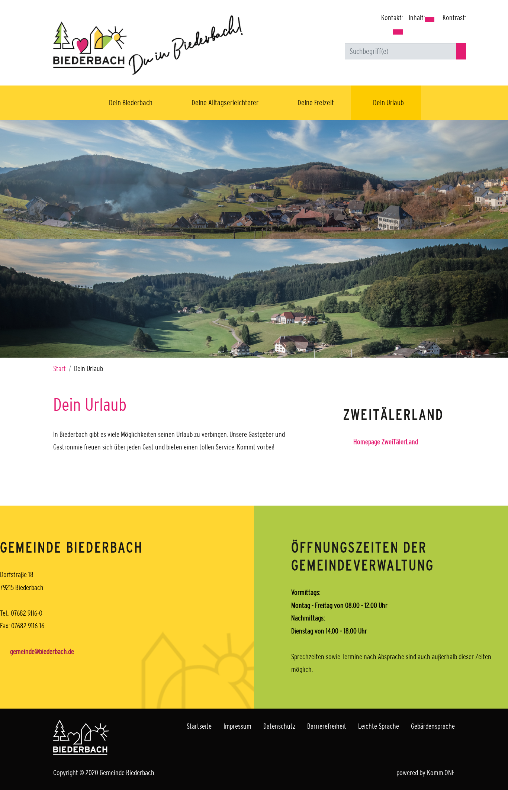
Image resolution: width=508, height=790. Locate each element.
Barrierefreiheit (326, 726)
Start (59, 368)
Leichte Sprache (378, 726)
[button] (398, 32)
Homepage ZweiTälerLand (385, 442)
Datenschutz (279, 726)
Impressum (237, 726)
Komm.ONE (441, 772)
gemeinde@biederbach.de (42, 651)
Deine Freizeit (316, 103)
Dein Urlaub (388, 103)
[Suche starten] (461, 51)
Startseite (199, 726)
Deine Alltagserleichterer (225, 103)
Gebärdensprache (433, 726)
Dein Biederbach (130, 103)
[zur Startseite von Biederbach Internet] (148, 44)
